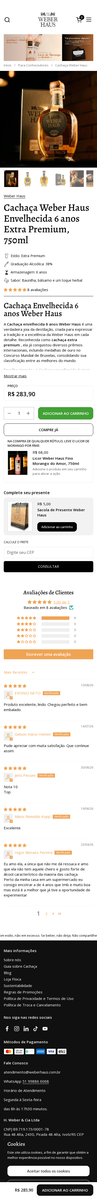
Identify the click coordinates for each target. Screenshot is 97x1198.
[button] (7, 20)
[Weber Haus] (48, 19)
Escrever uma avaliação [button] (48, 654)
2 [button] (46, 913)
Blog (7, 972)
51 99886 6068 (35, 1081)
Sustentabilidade (18, 985)
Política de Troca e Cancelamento (32, 1004)
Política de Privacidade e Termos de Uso (39, 998)
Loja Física (12, 979)
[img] (15, 685)
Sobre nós (12, 959)
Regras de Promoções (23, 991)
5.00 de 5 (61, 601)
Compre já (48, 429)
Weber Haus (14, 195)
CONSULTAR (48, 566)
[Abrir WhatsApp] (87, 1175)
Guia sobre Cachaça (20, 966)
